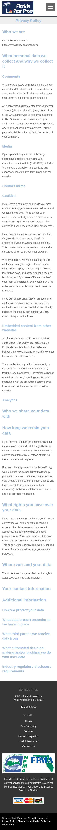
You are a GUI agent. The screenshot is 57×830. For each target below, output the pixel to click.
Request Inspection (28, 736)
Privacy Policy (9, 821)
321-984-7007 (28, 706)
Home (28, 721)
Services (28, 731)
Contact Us (28, 746)
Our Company (28, 726)
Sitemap (22, 821)
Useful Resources (29, 741)
